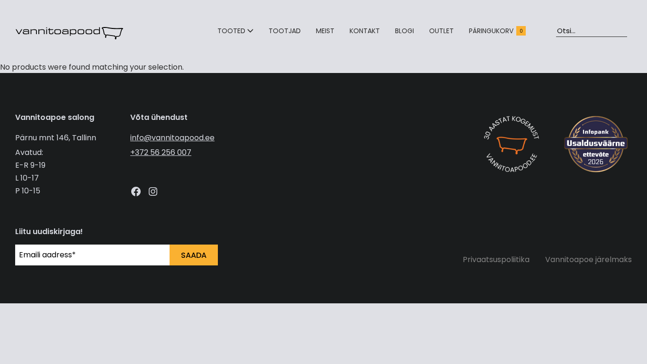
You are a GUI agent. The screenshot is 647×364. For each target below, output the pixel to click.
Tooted (231, 31)
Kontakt (365, 31)
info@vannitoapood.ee (172, 137)
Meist (325, 31)
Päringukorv (496, 31)
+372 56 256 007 (160, 152)
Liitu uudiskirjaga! (49, 231)
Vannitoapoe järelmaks (588, 259)
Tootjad (285, 31)
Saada (194, 255)
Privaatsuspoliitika (496, 259)
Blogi (404, 31)
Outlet (441, 31)
